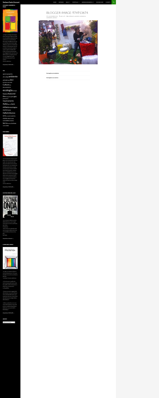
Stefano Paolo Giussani (11, 2)
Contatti (108, 2)
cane (8, 82)
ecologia (7, 90)
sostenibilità (6, 120)
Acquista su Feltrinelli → (8, 64)
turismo (13, 123)
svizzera (11, 120)
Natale (9, 110)
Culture (6, 84)
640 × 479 (62, 16)
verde (4, 125)
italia (5, 103)
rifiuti (9, 118)
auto (9, 80)
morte (5, 110)
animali (5, 80)
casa (11, 82)
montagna (13, 107)
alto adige (5, 77)
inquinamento (8, 101)
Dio (10, 85)
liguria (9, 104)
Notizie (12, 113)
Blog (67, 2)
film (4, 96)
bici (11, 79)
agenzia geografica (8, 74)
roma (12, 118)
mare (13, 104)
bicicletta (5, 82)
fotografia (8, 96)
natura (6, 112)
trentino (9, 123)
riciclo (5, 118)
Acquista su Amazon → (8, 238)
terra (5, 123)
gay (15, 96)
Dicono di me (99, 2)
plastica (13, 116)
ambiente (13, 76)
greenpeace (5, 98)
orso (7, 116)
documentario (7, 87)
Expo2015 (61, 2)
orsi (4, 116)
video (7, 125)
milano (6, 107)
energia (15, 90)
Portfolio (75, 2)
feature (5, 94)
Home (54, 2)
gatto (12, 96)
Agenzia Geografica (87, 2)
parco (9, 116)
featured (11, 93)
